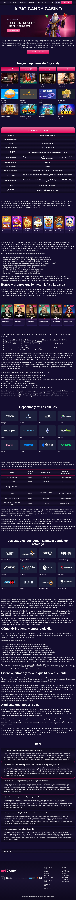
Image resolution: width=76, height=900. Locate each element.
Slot (65, 69)
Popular (9, 69)
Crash (46, 69)
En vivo (27, 69)
